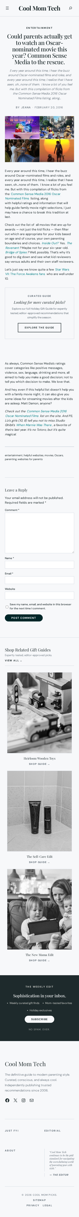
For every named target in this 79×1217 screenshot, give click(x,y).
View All (13, 660)
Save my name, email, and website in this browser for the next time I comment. (40, 606)
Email (9, 573)
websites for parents (30, 459)
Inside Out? (50, 243)
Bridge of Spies (16, 252)
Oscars (58, 455)
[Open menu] (7, 8)
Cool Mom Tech (39, 8)
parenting (11, 459)
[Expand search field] (70, 8)
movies (49, 455)
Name (9, 558)
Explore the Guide (43, 329)
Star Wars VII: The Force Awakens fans (37, 271)
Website (10, 589)
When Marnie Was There (33, 425)
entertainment (14, 455)
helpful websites (34, 455)
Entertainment (39, 28)
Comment (12, 510)
